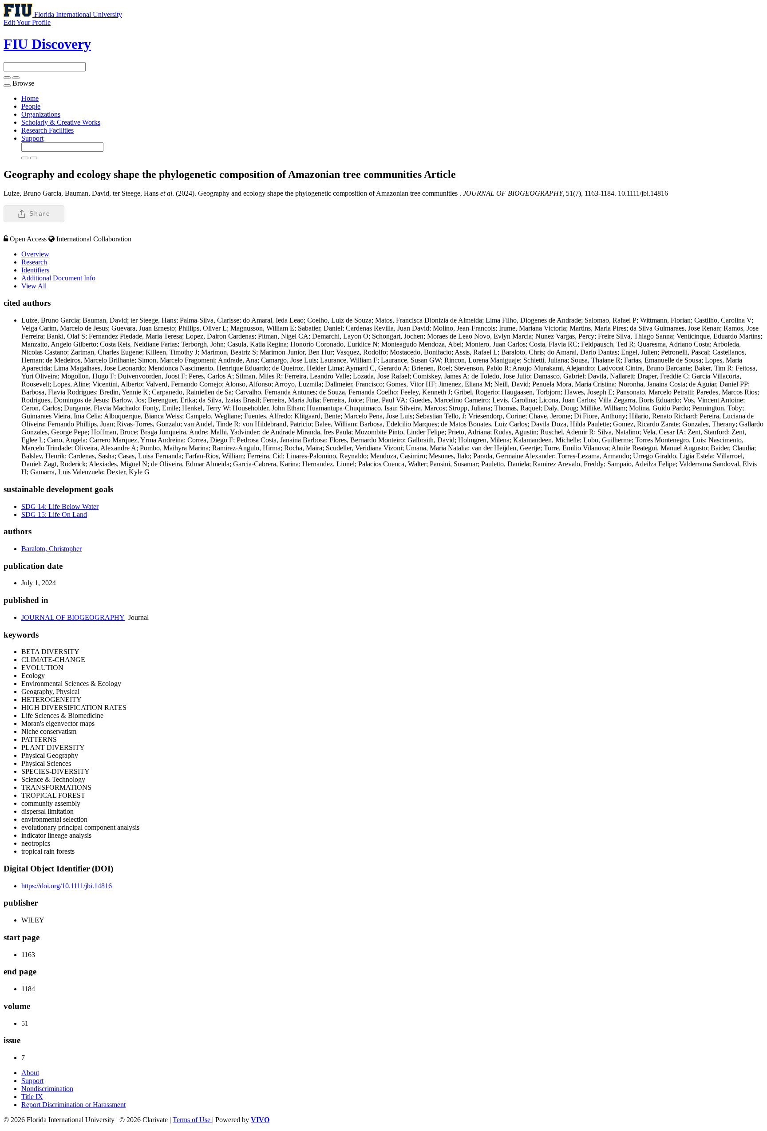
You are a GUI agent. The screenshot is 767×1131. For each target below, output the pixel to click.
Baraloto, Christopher (51, 548)
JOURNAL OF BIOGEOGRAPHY (73, 617)
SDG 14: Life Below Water (60, 506)
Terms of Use (192, 1119)
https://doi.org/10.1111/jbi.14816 (66, 886)
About (30, 1072)
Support (32, 138)
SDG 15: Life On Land (54, 514)
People (30, 106)
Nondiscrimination (47, 1088)
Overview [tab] (35, 254)
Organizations (40, 114)
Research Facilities (47, 130)
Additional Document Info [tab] (58, 278)
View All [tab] (34, 286)
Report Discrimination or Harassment (73, 1104)
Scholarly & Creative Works (60, 122)
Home (30, 98)
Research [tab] (34, 262)
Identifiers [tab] (35, 270)
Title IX (32, 1096)
